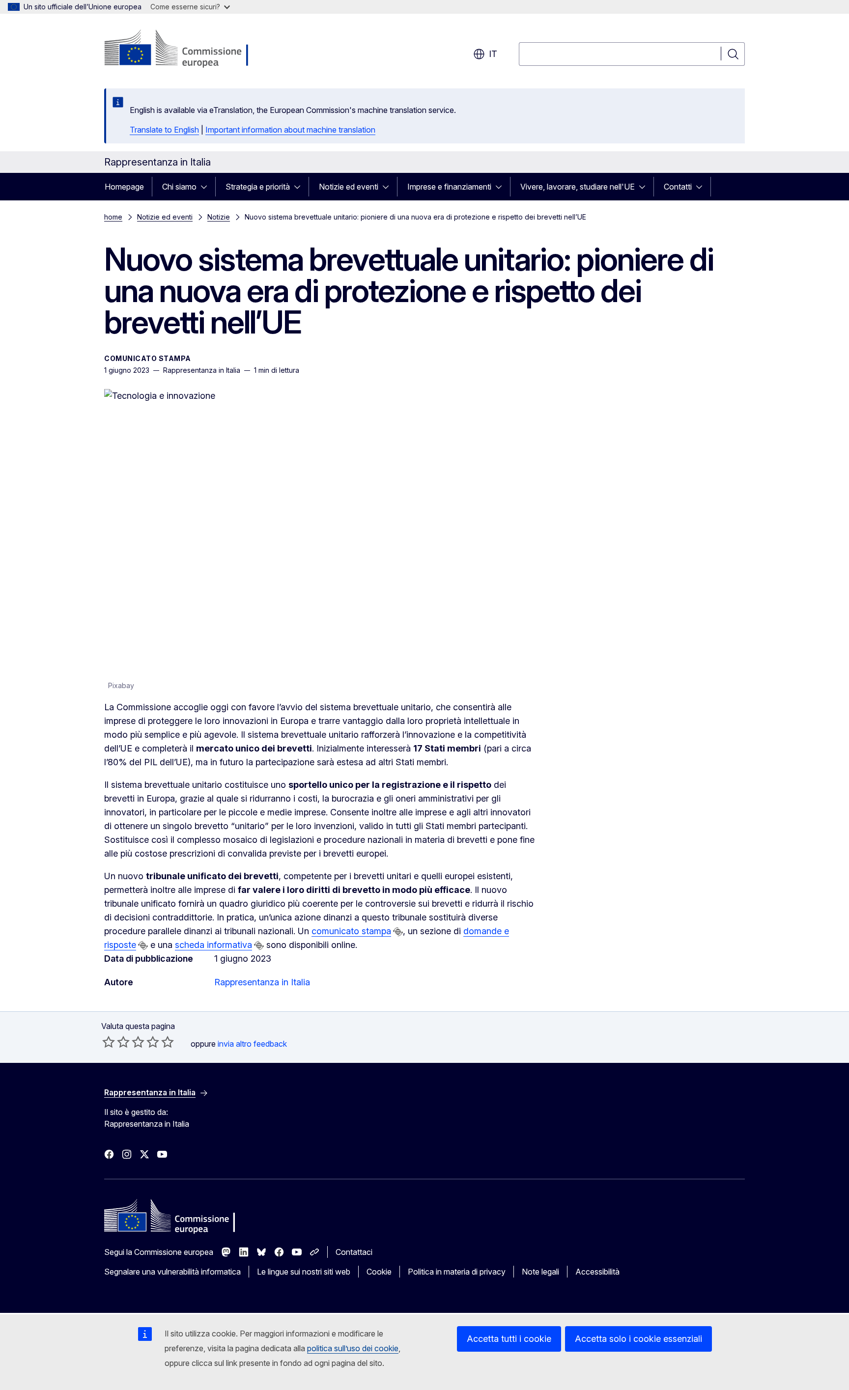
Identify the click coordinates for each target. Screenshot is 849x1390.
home (113, 217)
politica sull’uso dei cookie (352, 1348)
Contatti (678, 187)
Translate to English (164, 130)
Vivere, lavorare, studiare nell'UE (577, 187)
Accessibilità (597, 1272)
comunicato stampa (351, 931)
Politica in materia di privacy (457, 1272)
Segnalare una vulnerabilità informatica (172, 1272)
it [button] (493, 54)
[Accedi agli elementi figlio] (206, 186)
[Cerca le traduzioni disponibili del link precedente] (398, 932)
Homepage (124, 187)
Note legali (540, 1272)
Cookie (379, 1272)
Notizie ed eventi (348, 187)
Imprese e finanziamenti (449, 187)
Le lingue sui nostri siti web (303, 1272)
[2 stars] (116, 1041)
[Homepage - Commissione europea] (182, 49)
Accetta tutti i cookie (509, 1339)
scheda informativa (213, 945)
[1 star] (108, 1041)
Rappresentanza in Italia (262, 982)
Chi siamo (179, 187)
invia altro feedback (252, 1044)
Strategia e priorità (258, 187)
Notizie (218, 217)
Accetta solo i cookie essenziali (638, 1339)
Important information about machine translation (290, 130)
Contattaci (354, 1252)
